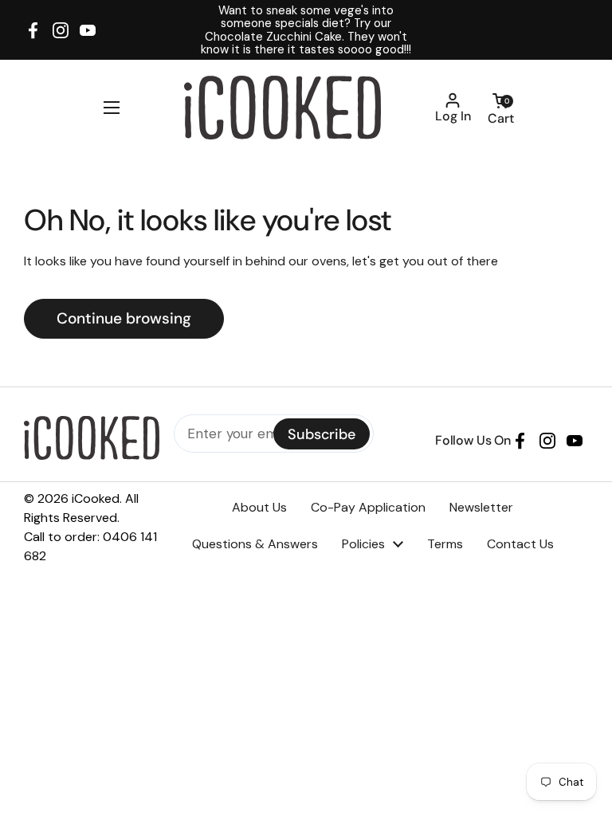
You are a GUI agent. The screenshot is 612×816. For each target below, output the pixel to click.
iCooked (96, 498)
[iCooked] (282, 107)
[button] (500, 108)
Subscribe (321, 434)
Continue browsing (124, 318)
